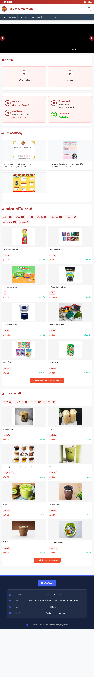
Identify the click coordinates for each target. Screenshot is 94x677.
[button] (2, 38)
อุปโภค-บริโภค (11, 17)
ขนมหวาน (49, 402)
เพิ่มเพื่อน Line (63, 117)
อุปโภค (7, 217)
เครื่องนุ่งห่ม (56, 217)
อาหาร (25, 17)
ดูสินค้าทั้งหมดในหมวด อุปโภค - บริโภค (47, 380)
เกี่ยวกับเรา (48, 583)
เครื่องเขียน (71, 217)
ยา (30, 217)
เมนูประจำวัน (20, 402)
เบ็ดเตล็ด (24, 222)
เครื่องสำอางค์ (9, 222)
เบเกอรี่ (7, 402)
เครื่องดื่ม (41, 217)
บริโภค (19, 217)
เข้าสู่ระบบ (55, 17)
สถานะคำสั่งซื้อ (39, 17)
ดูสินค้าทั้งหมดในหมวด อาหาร (47, 560)
